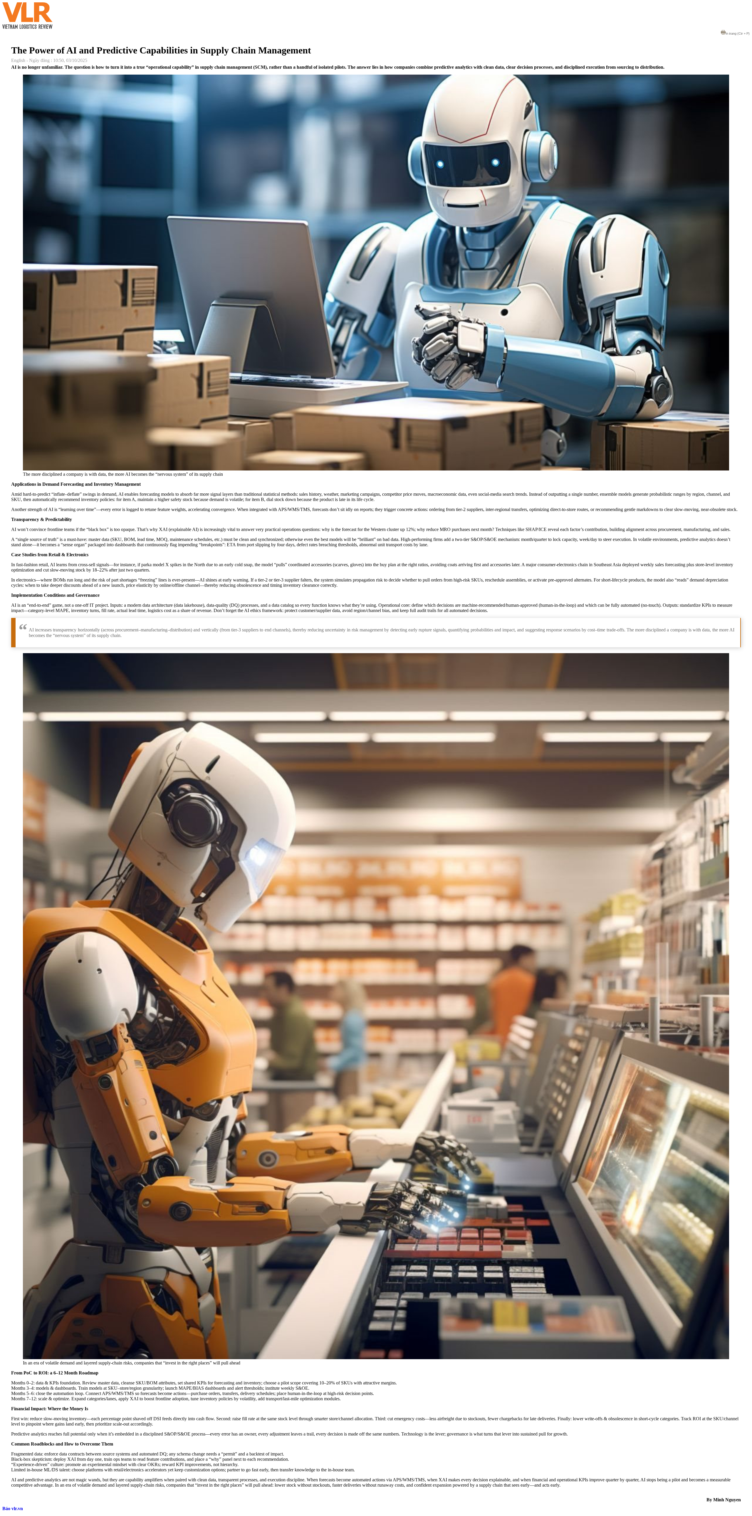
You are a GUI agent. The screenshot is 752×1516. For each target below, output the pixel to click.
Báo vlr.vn (12, 1508)
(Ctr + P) (738, 33)
